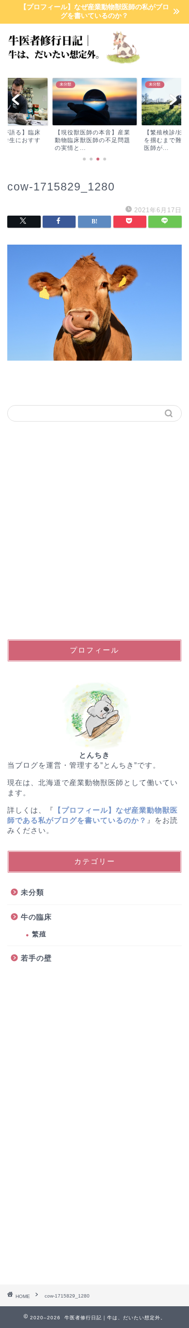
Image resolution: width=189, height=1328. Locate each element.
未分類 (32, 892)
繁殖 (39, 934)
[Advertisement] (94, 530)
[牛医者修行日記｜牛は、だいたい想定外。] (71, 63)
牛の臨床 (36, 917)
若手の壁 (36, 958)
